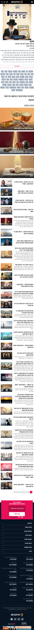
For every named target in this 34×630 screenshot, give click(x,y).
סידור (30, 551)
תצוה (26, 77)
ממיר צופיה (30, 593)
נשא (27, 82)
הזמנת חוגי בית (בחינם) (28, 588)
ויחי (25, 74)
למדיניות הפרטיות (14, 517)
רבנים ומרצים (28, 543)
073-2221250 (13, 595)
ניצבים (26, 87)
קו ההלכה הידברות (12, 575)
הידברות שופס (13, 593)
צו (6, 77)
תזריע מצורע (19, 90)
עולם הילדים (28, 535)
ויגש (29, 74)
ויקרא (9, 77)
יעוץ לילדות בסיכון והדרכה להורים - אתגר (8, 569)
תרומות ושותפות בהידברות (10, 557)
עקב (17, 85)
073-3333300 (12, 577)
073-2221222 (29, 559)
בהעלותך (22, 82)
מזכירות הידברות (29, 557)
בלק (10, 82)
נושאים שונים (28, 539)
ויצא (6, 71)
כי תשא (22, 77)
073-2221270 (13, 590)
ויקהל (17, 77)
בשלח (10, 74)
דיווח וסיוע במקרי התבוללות (10, 582)
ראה (14, 85)
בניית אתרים (24, 624)
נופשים (14, 588)
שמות (21, 74)
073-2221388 (29, 565)
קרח (18, 82)
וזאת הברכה (13, 87)
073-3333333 (29, 595)
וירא (19, 71)
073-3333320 (13, 572)
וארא (17, 74)
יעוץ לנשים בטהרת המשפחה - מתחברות (26, 576)
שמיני (2, 77)
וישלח (7, 87)
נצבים (13, 90)
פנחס (6, 82)
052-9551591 (29, 584)
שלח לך (3, 87)
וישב (2, 71)
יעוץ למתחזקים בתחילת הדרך (26, 568)
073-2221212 (13, 559)
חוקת (14, 82)
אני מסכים (16, 517)
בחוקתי (4, 79)
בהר (8, 79)
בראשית (31, 71)
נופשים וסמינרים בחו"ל (28, 599)
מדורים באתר (28, 527)
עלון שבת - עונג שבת (28, 563)
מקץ (32, 74)
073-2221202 (29, 601)
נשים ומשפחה (28, 547)
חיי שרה (15, 71)
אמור (11, 79)
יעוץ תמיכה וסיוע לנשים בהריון (26, 582)
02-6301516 (30, 579)
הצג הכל (17, 66)
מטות (2, 82)
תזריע (30, 79)
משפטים (3, 74)
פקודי (13, 77)
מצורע (26, 79)
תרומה (31, 77)
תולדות (10, 71)
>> (14, 492)
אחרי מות (21, 79)
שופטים (9, 85)
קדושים (16, 79)
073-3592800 (12, 565)
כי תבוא (31, 87)
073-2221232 (29, 570)
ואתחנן (21, 85)
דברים (26, 85)
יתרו (7, 74)
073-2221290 (29, 590)
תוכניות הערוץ (28, 531)
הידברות (30, 523)
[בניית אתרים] (24, 623)
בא (14, 74)
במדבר (31, 82)
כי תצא (4, 85)
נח (26, 71)
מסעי (30, 85)
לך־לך (23, 71)
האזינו (18, 87)
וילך (23, 87)
